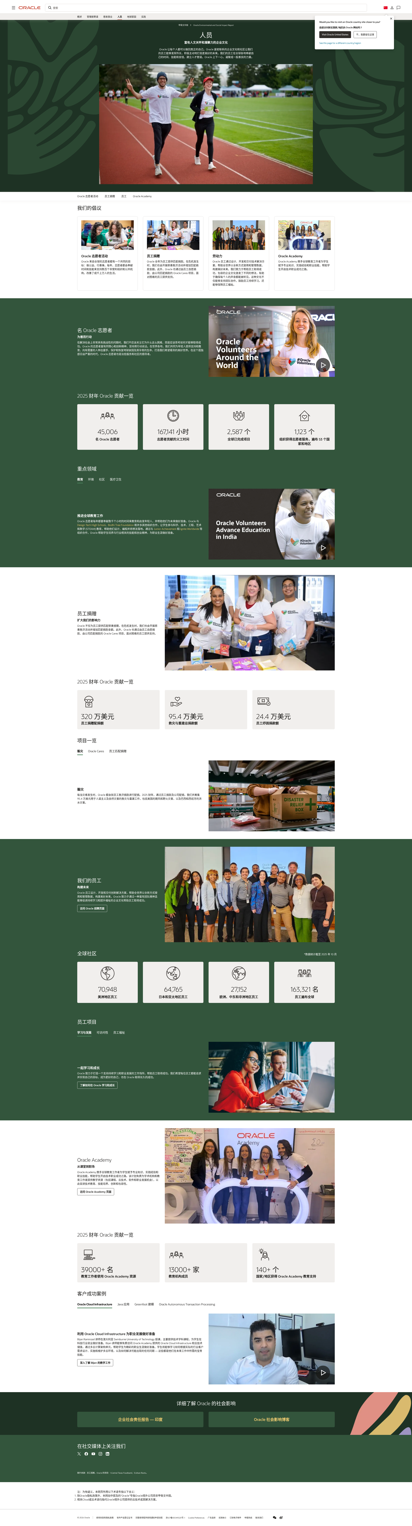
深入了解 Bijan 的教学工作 (95, 1362)
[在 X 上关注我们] (79, 1453)
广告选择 (211, 1517)
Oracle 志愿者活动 (87, 196)
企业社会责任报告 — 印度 (140, 1419)
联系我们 (259, 1517)
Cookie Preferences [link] (196, 1517)
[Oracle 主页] (29, 8)
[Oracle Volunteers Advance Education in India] (272, 524)
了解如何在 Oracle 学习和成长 (97, 1085)
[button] (13, 8)
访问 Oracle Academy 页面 (95, 1191)
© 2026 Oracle (83, 1517)
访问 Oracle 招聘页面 (92, 908)
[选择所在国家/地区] (386, 8)
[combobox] (206, 8)
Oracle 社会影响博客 (272, 1419)
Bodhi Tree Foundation (121, 525)
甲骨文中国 (183, 25)
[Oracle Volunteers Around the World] (272, 341)
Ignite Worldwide (189, 528)
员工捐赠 (110, 196)
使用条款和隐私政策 (105, 1517)
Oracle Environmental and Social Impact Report (213, 25)
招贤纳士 (222, 1517)
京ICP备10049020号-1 (175, 1517)
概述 (79, 16)
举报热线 (248, 1517)
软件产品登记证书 (124, 1517)
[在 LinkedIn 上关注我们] (107, 1453)
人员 (119, 16)
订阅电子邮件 (235, 1517)
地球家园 (131, 16)
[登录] (392, 8)
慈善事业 (107, 16)
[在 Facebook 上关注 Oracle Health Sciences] (86, 1453)
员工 (123, 196)
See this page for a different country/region (340, 43)
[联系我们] (398, 8)
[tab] (80, 479)
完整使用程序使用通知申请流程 (149, 1517)
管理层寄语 (92, 16)
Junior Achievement (165, 528)
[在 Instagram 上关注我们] (100, 1453)
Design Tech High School (91, 525)
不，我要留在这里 (365, 34)
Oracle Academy (142, 196)
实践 (143, 16)
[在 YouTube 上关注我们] (93, 1453)
